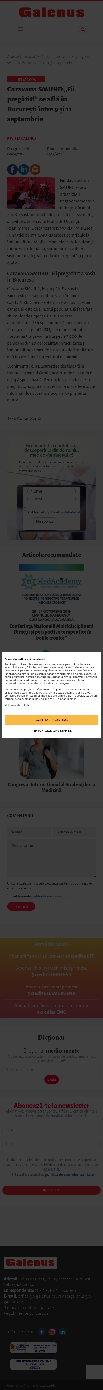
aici (28, 705)
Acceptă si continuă (51, 719)
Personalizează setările (51, 730)
